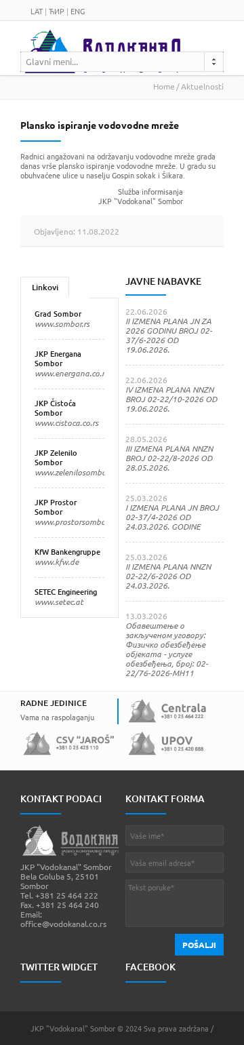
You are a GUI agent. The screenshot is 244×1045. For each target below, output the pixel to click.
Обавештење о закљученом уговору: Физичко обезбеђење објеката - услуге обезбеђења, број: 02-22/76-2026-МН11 (166, 649)
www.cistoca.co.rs (66, 422)
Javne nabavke (163, 281)
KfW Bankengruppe (67, 551)
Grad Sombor (58, 313)
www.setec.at (59, 601)
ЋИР (56, 10)
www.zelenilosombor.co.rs (81, 472)
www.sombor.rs (62, 323)
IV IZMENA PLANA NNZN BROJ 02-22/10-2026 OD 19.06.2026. (171, 399)
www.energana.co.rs (71, 373)
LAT (36, 10)
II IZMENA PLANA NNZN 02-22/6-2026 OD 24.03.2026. (168, 576)
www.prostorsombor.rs (75, 521)
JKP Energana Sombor (58, 358)
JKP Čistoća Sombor (55, 407)
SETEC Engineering (66, 591)
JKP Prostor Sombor (56, 506)
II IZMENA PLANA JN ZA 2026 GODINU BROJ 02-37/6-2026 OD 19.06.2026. (168, 335)
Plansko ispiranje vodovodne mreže (99, 125)
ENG (77, 10)
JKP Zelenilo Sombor (56, 457)
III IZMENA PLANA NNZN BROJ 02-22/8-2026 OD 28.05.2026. (169, 458)
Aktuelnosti (202, 86)
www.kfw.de (57, 561)
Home (164, 86)
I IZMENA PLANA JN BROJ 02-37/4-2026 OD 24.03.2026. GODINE (172, 517)
